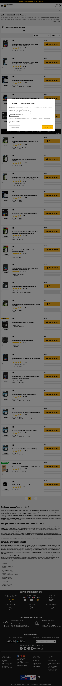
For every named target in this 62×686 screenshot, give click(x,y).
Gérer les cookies (14, 127)
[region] (31, 115)
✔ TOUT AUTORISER (47, 127)
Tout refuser (14, 103)
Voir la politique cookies (14, 115)
